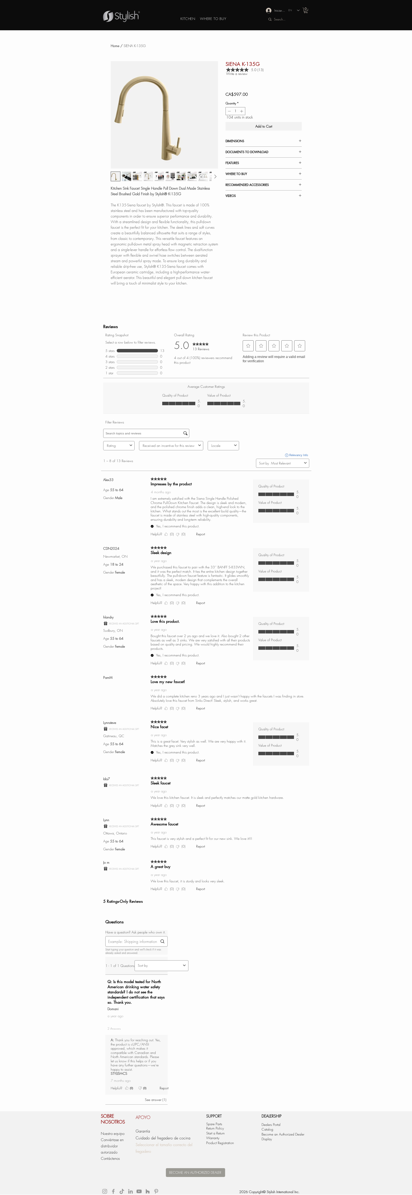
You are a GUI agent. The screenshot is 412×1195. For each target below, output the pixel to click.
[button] (306, 10)
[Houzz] (147, 1191)
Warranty (212, 1138)
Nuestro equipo (112, 1133)
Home (115, 45)
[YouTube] (139, 1191)
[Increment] (242, 111)
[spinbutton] (235, 111)
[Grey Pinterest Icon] (156, 1191)
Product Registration (220, 1142)
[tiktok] (122, 1191)
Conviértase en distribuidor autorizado (112, 1146)
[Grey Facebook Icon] (113, 1191)
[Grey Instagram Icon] (104, 1191)
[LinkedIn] (130, 1191)
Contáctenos (110, 1158)
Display (267, 1139)
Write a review (236, 73)
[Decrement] (229, 111)
